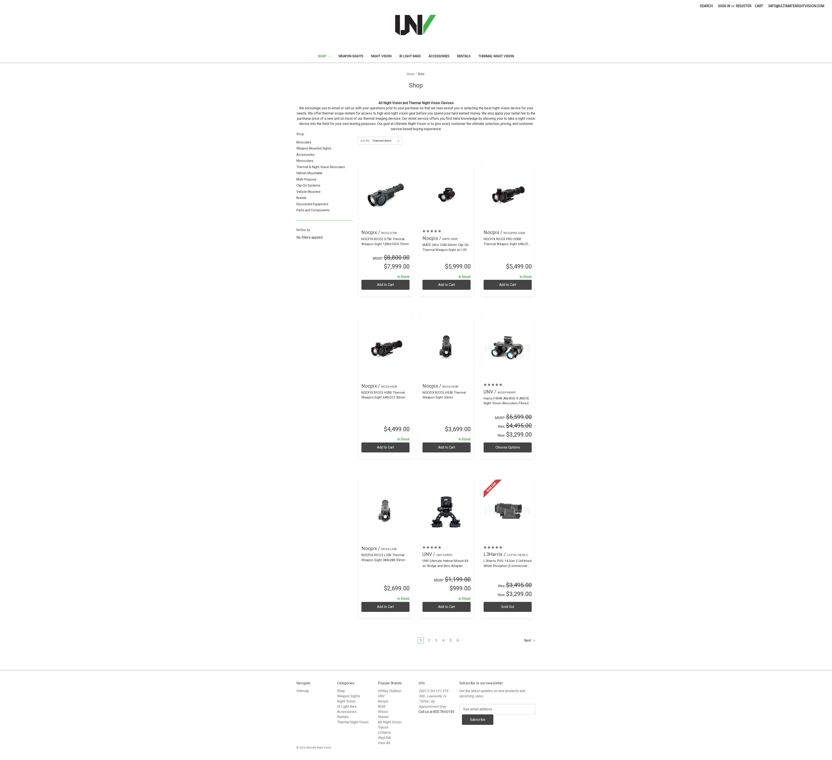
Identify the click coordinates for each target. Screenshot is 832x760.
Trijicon (383, 727)
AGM (381, 706)
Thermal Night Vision (496, 56)
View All (384, 743)
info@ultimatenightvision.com (796, 6)
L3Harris (384, 733)
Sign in (724, 6)
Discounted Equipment (312, 204)
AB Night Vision (389, 722)
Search (706, 6)
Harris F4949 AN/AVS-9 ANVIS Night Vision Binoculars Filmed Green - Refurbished (506, 401)
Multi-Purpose (306, 179)
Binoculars (303, 142)
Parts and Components (313, 210)
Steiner (383, 717)
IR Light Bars (410, 56)
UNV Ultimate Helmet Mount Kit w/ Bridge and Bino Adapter (445, 563)
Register (743, 6)
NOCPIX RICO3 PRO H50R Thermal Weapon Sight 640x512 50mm (507, 241)
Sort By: (365, 140)
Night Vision (381, 56)
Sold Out (507, 607)
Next (528, 640)
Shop (322, 56)
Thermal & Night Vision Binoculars (320, 167)
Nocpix (383, 701)
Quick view (385, 190)
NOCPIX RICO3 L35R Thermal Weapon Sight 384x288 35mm (383, 557)
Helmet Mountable (309, 173)
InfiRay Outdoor (389, 691)
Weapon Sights (350, 56)
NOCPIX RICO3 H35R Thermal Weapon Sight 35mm (444, 395)
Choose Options (507, 352)
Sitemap (302, 691)
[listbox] (387, 140)
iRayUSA (384, 738)
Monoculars (304, 161)
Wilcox (383, 712)
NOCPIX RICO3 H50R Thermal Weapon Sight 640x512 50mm (383, 395)
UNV (381, 696)
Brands (301, 198)
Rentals (464, 56)
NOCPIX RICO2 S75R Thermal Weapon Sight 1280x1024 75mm (385, 241)
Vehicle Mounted (308, 192)
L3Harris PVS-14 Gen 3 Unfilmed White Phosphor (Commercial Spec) (507, 563)
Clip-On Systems (308, 185)
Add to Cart (385, 199)
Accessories (439, 56)
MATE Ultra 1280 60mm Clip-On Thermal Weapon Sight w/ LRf (445, 247)
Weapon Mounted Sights (313, 148)
